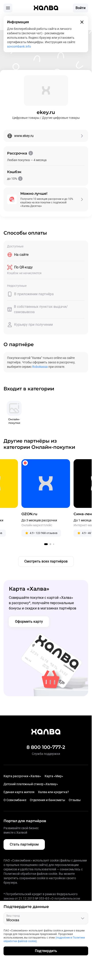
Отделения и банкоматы (47, 800)
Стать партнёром (24, 844)
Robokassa (40, 366)
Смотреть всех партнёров (46, 561)
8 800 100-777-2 (46, 747)
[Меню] (8, 8)
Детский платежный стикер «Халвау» (31, 784)
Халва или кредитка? (53, 792)
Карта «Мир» (54, 776)
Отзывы (75, 800)
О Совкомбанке (15, 800)
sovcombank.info (19, 46)
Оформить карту (29, 621)
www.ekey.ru (24, 136)
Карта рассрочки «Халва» (22, 776)
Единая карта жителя (19, 792)
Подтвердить (46, 951)
